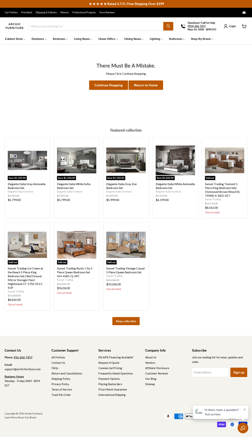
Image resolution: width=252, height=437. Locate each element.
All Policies (58, 357)
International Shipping (112, 394)
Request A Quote (108, 362)
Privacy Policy (60, 384)
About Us (150, 357)
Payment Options (109, 378)
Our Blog (150, 378)
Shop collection (126, 321)
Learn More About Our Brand (20, 417)
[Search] (168, 26)
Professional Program (84, 12)
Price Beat (26, 12)
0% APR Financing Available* (116, 357)
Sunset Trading (213, 199)
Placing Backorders (110, 384)
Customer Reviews (156, 373)
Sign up (238, 372)
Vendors (150, 362)
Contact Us (58, 362)
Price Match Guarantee (112, 389)
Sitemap (150, 384)
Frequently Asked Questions (115, 373)
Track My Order (61, 394)
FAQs (54, 368)
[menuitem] (15, 39)
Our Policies (11, 12)
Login (232, 26)
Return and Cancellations (66, 373)
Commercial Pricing (110, 368)
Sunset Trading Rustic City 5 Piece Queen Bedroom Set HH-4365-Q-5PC (74, 272)
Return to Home (146, 85)
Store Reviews (107, 12)
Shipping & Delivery (46, 12)
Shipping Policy (60, 378)
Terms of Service (61, 389)
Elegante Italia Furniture (20, 191)
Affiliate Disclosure (157, 368)
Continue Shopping (108, 85)
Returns (65, 12)
